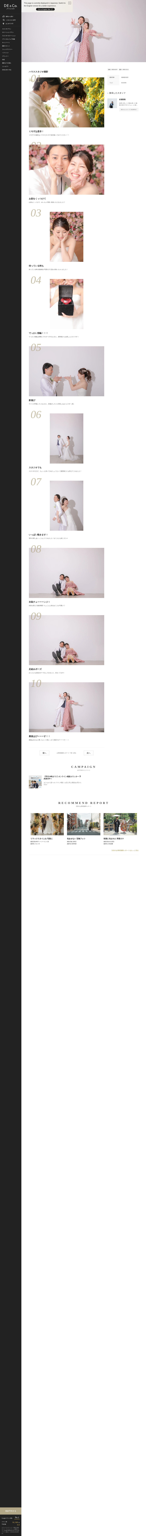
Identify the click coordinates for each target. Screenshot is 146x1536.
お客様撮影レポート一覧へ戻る (66, 753)
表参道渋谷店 (124, 77)
